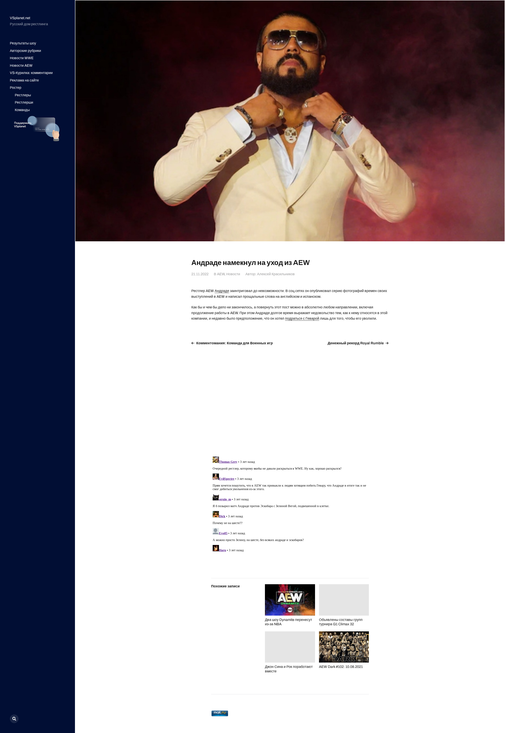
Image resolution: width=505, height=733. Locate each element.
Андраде (222, 291)
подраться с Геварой (302, 318)
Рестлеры (23, 95)
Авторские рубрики (25, 51)
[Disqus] (290, 398)
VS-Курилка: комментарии (31, 73)
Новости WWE (22, 58)
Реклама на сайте (24, 80)
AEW (220, 274)
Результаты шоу (23, 43)
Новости (233, 274)
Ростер (15, 88)
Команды (22, 110)
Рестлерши (24, 102)
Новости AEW (21, 65)
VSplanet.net (20, 18)
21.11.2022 (200, 274)
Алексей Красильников (276, 274)
